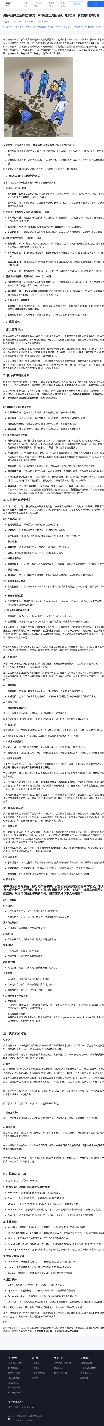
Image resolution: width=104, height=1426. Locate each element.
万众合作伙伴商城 (88, 1368)
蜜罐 (98, 26)
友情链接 (84, 1378)
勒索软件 (66, 26)
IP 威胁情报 (52, 4)
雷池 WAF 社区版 (15, 1363)
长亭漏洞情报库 (38, 4)
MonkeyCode (14, 1388)
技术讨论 (25, 4)
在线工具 (63, 4)
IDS (58, 26)
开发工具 (35, 1368)
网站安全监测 (14, 1373)
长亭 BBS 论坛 (86, 1373)
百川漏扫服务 (14, 1378)
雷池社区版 (59, 1368)
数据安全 (78, 26)
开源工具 (30, 26)
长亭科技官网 (86, 1363)
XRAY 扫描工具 (60, 1373)
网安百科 (35, 1378)
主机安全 (89, 26)
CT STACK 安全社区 (62, 1363)
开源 (50, 26)
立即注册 (76, 4)
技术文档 (35, 1363)
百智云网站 (13, 1383)
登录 (96, 4)
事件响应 (19, 26)
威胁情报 (41, 26)
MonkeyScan (14, 1392)
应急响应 (7, 26)
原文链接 (45, 22)
